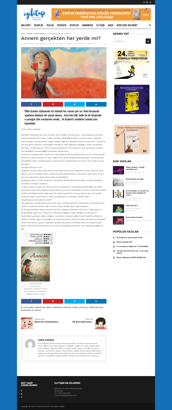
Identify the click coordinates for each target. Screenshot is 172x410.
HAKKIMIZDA (87, 25)
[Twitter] (147, 2)
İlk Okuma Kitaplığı (71, 43)
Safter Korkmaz (133, 182)
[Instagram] (150, 2)
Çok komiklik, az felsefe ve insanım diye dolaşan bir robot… (137, 193)
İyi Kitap (130, 172)
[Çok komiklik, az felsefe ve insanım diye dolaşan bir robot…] (118, 194)
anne (31, 307)
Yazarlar (30, 33)
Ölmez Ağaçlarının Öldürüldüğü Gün (131, 257)
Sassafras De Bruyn (31, 310)
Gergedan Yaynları (62, 307)
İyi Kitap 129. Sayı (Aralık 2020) (129, 237)
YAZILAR (50, 25)
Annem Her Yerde (43, 307)
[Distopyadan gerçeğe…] (118, 182)
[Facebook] (144, 2)
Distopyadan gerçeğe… (135, 179)
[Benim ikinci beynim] (118, 220)
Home (23, 33)
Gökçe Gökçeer (40, 33)
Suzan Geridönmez (134, 198)
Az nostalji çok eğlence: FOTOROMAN (132, 246)
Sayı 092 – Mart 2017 (87, 43)
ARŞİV (110, 25)
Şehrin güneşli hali (124, 242)
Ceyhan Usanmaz (133, 208)
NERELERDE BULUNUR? (127, 25)
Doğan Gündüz (133, 220)
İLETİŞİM (100, 25)
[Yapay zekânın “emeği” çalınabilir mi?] (118, 170)
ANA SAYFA (26, 25)
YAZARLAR (38, 25)
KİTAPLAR (74, 25)
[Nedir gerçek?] (118, 208)
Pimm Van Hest (96, 307)
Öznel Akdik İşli (80, 307)
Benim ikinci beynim (134, 217)
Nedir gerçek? (132, 205)
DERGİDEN (61, 25)
